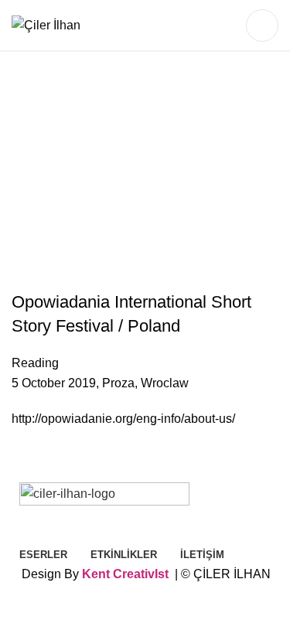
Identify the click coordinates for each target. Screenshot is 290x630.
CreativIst (141, 574)
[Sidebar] (19, 610)
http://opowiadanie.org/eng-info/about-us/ (123, 418)
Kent (96, 574)
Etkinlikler (100, 211)
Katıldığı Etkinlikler (193, 211)
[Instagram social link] (220, 25)
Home (44, 211)
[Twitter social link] (200, 25)
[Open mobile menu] (262, 25)
